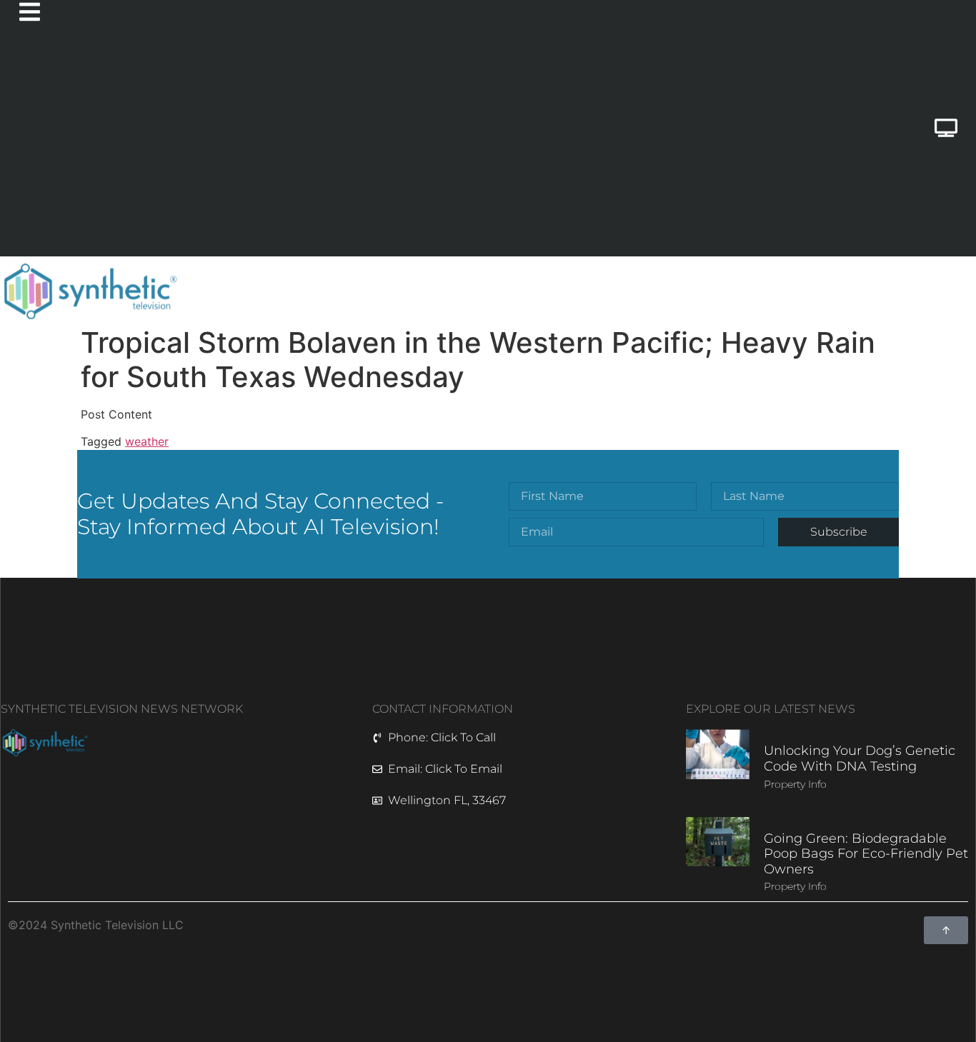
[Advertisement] (430, 149)
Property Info (795, 784)
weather (147, 441)
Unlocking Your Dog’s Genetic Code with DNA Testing (859, 758)
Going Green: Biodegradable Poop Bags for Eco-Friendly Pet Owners (866, 854)
